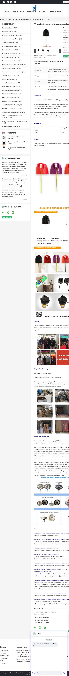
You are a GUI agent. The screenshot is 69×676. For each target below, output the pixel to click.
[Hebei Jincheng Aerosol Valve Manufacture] (34, 8)
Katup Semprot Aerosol (9, 97)
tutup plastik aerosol (56, 604)
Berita (2, 660)
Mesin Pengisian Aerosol (10, 127)
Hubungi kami (4, 658)
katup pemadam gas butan (10, 39)
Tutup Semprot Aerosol (18, 19)
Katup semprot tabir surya (10, 90)
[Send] (64, 673)
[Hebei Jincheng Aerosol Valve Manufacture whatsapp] (9, 212)
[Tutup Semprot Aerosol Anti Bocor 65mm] (4, 143)
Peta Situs (3, 663)
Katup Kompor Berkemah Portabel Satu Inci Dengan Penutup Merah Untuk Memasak (28, 660)
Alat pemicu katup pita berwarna (12, 112)
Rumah (7, 12)
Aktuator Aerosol (7, 79)
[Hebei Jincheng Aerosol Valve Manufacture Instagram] (14, 2)
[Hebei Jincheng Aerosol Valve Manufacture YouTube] (11, 2)
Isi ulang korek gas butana (10, 101)
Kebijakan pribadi (8, 673)
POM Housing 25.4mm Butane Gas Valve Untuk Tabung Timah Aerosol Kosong (29, 651)
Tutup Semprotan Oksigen (10, 105)
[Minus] (64, 634)
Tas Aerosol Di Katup (9, 75)
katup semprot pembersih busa (12, 72)
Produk (15, 12)
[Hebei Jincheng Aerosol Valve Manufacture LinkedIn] (7, 2)
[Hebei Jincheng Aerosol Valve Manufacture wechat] (14, 212)
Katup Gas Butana (7, 28)
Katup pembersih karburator (11, 53)
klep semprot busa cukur (10, 68)
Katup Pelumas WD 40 (9, 57)
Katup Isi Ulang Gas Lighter (10, 35)
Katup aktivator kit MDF (9, 46)
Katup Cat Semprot (8, 50)
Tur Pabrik (42, 12)
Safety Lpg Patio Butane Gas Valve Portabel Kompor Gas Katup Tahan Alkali (29, 655)
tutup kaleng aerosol (44, 604)
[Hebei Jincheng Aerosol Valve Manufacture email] (4, 212)
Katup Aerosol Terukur (9, 61)
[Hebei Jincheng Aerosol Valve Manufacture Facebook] (4, 2)
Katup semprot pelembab (10, 94)
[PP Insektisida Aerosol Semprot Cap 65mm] (4, 148)
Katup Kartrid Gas (7, 31)
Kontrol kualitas (55, 12)
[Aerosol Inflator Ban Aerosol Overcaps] (4, 138)
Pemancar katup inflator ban (11, 108)
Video (22, 12)
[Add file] (33, 673)
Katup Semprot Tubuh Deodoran (12, 64)
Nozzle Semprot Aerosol (10, 86)
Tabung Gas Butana (8, 42)
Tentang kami (31, 12)
